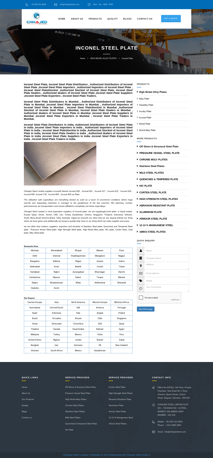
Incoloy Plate (145, 111)
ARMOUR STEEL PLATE (153, 218)
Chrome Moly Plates (74, 405)
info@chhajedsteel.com (69, 4)
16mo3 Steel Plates (117, 423)
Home (61, 19)
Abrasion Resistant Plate (120, 399)
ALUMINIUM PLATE (150, 212)
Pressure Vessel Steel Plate (77, 393)
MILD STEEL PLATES (151, 172)
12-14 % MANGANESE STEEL (156, 225)
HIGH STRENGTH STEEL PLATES (158, 199)
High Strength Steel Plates (121, 393)
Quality (112, 19)
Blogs (127, 19)
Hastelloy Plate (146, 105)
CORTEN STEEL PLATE (152, 192)
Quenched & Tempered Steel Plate (81, 423)
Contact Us (144, 19)
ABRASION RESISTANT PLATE (157, 205)
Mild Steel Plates (72, 417)
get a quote (171, 18)
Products (95, 19)
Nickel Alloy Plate (147, 130)
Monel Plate (144, 124)
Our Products (28, 399)
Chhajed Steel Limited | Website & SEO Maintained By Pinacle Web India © (106, 455)
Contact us (27, 417)
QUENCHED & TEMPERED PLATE (158, 179)
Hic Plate (69, 430)
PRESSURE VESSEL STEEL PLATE (159, 153)
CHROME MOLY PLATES (153, 159)
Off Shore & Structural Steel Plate (158, 146)
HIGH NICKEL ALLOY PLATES (103, 58)
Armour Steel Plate (117, 411)
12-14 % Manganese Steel (121, 417)
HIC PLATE (145, 185)
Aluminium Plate (116, 405)
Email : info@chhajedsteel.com (172, 432)
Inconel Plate (127, 58)
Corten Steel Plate (117, 387)
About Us (77, 19)
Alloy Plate (144, 98)
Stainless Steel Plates (151, 166)
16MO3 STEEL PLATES (152, 231)
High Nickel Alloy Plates (153, 92)
